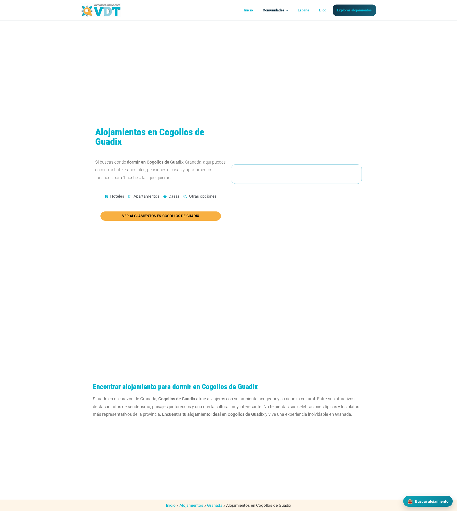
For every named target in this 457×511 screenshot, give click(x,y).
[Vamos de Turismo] (101, 10)
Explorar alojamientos (354, 10)
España (303, 10)
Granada (214, 505)
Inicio (248, 10)
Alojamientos (191, 505)
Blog (323, 10)
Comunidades (273, 10)
